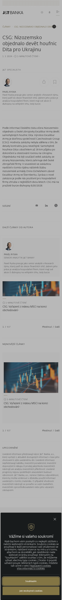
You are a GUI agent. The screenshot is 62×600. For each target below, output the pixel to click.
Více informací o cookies (31, 568)
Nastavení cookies (40, 565)
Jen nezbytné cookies (31, 590)
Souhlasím (30, 581)
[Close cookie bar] (54, 519)
